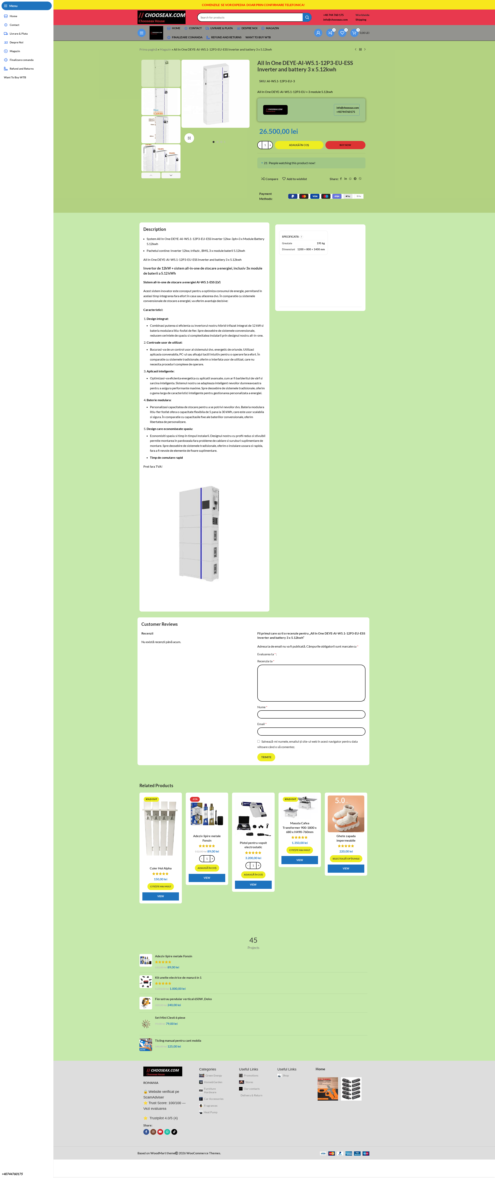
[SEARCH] (307, 17)
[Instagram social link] (153, 1132)
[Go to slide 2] (217, 142)
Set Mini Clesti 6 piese (170, 1017)
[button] (150, 175)
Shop (286, 1075)
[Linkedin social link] (345, 178)
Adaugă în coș (299, 145)
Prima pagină (148, 49)
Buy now (345, 145)
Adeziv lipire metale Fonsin (173, 956)
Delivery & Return (251, 1095)
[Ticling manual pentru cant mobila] (145, 1044)
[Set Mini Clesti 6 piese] (145, 1023)
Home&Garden (213, 1082)
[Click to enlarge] (189, 138)
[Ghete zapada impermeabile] (346, 814)
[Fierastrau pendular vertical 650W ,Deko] (145, 1003)
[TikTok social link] (174, 1132)
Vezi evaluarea (154, 1109)
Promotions (251, 1075)
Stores (249, 1082)
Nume (262, 707)
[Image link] (162, 1071)
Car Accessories (213, 1098)
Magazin (165, 49)
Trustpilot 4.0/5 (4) (163, 1118)
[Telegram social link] (355, 178)
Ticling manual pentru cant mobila (178, 1040)
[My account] (318, 33)
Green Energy (214, 1075)
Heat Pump (210, 1112)
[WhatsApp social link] (350, 178)
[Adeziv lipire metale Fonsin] (207, 814)
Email (261, 724)
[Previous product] (355, 49)
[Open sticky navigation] (142, 33)
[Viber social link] (360, 178)
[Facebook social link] (341, 178)
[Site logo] (162, 17)
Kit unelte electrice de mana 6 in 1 (178, 977)
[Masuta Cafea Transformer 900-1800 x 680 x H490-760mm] (299, 807)
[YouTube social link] (160, 1132)
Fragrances (210, 1105)
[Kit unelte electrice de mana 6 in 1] (145, 983)
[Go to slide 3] (221, 142)
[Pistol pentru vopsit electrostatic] (253, 817)
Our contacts (252, 1088)
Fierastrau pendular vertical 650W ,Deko (183, 999)
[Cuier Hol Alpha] (160, 830)
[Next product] (365, 49)
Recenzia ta (265, 661)
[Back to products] (360, 49)
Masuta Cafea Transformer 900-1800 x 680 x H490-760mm (300, 827)
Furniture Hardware (210, 1090)
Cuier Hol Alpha (161, 868)
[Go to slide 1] (214, 142)
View (160, 896)
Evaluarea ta (266, 654)
